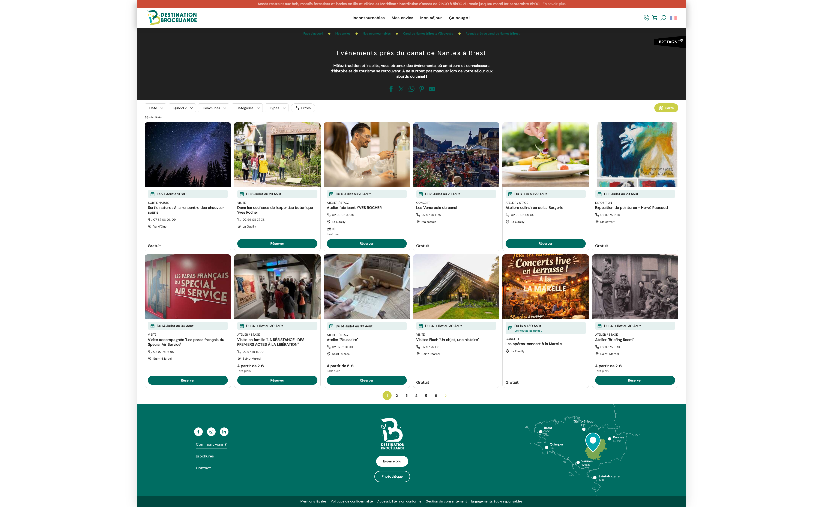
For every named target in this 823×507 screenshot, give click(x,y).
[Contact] (646, 20)
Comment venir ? (211, 444)
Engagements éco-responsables (497, 501)
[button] (663, 18)
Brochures (205, 456)
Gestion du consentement (446, 501)
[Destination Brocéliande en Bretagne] (169, 18)
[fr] (673, 18)
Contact (203, 468)
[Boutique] (655, 20)
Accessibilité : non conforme (399, 501)
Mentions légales (313, 501)
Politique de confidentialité (352, 501)
